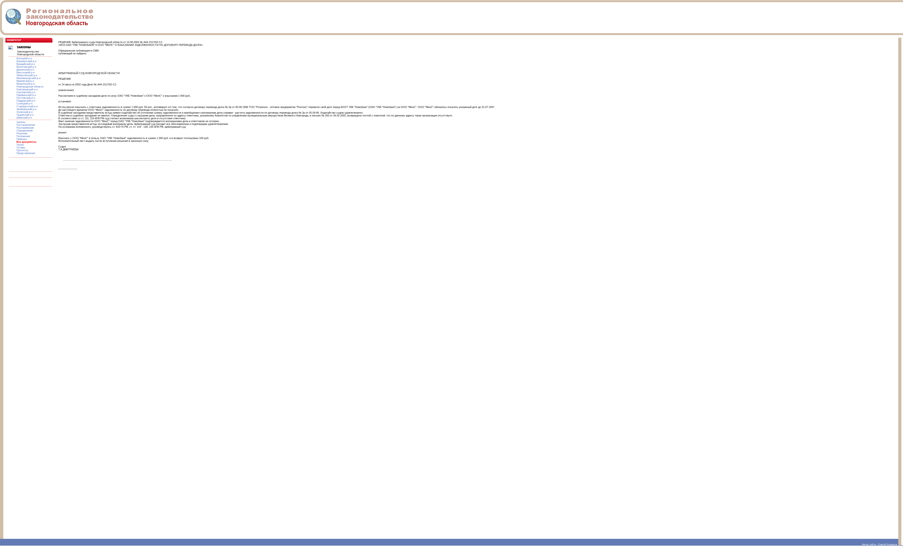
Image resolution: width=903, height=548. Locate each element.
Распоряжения (25, 127)
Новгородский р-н (27, 89)
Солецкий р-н (24, 103)
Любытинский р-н (26, 75)
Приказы (21, 139)
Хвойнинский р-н (26, 109)
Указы (20, 144)
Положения (23, 136)
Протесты (22, 150)
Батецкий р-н (24, 58)
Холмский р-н (24, 112)
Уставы (20, 147)
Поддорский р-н (25, 100)
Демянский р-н (25, 69)
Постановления (25, 124)
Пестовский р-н (25, 97)
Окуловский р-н (25, 92)
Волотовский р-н (26, 66)
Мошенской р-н (25, 83)
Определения (24, 130)
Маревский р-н (25, 80)
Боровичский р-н (26, 61)
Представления (25, 153)
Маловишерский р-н (28, 78)
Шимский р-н (24, 117)
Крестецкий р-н (25, 72)
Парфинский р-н (26, 95)
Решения (21, 133)
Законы (20, 122)
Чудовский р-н (25, 114)
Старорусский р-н (27, 106)
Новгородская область (30, 86)
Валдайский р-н (25, 64)
